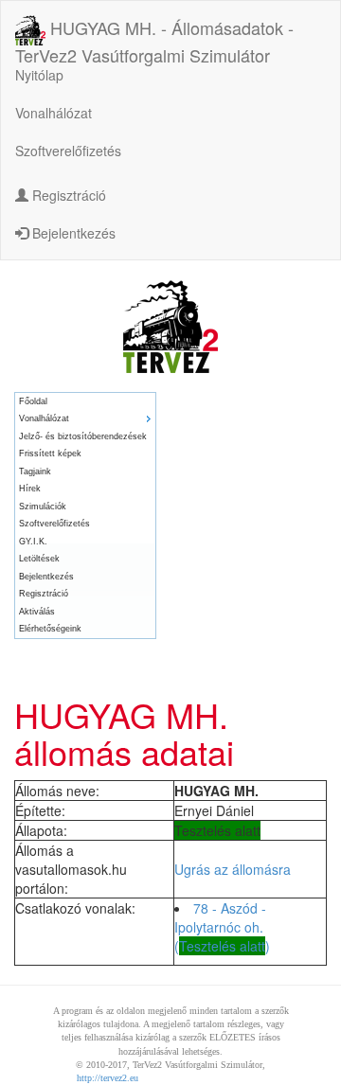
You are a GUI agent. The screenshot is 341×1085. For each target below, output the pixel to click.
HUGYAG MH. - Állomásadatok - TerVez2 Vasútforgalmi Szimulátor (154, 31)
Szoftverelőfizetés (68, 150)
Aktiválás (37, 611)
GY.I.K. (33, 541)
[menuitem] (85, 402)
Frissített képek (50, 453)
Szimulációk (42, 506)
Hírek (30, 488)
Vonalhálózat (53, 112)
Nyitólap (39, 74)
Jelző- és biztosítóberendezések (83, 436)
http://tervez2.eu (107, 1078)
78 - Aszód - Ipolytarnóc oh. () (222, 926)
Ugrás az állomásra (232, 869)
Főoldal (33, 401)
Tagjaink (35, 471)
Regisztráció (67, 195)
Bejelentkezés (72, 232)
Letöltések (39, 558)
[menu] (85, 515)
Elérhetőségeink (50, 628)
